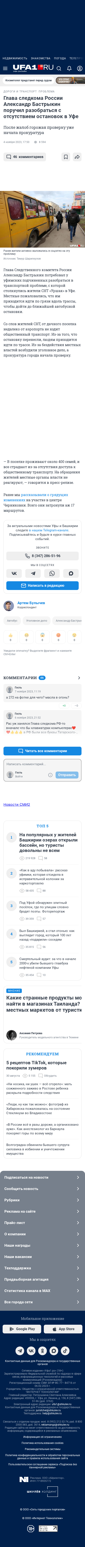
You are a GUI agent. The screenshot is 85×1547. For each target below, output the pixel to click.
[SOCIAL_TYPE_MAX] (71, 573)
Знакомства (41, 58)
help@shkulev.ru (52, 1413)
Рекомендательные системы (42, 1449)
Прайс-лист (14, 1223)
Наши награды (17, 1245)
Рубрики (12, 1200)
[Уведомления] (69, 68)
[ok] (42, 1350)
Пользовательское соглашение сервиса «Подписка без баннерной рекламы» (42, 1466)
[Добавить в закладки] (65, 157)
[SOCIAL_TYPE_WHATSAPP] (52, 573)
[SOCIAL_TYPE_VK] (14, 573)
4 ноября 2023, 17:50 (16, 142)
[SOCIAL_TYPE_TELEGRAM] (33, 573)
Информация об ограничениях (42, 1436)
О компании (15, 1234)
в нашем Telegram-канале (48, 530)
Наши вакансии (18, 1257)
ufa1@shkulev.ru (61, 1404)
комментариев (28, 157)
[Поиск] (59, 68)
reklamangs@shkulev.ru (55, 1424)
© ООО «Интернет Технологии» (42, 1518)
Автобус (12, 620)
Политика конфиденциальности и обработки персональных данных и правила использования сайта (42, 1457)
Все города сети (18, 1302)
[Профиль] (80, 68)
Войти (19, 776)
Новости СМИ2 (16, 804)
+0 (64, 705)
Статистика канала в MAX (27, 1291)
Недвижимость (15, 58)
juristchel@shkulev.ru (48, 1410)
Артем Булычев (31, 603)
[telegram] (19, 1350)
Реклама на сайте (20, 1211)
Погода (60, 58)
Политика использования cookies (42, 1443)
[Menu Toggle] (5, 68)
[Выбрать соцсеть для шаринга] (77, 157)
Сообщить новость (21, 1189)
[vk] (31, 1350)
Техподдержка (17, 1268)
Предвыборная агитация (26, 1279)
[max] (53, 1350)
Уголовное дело (36, 620)
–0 (76, 705)
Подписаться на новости (26, 1177)
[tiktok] (65, 1350)
